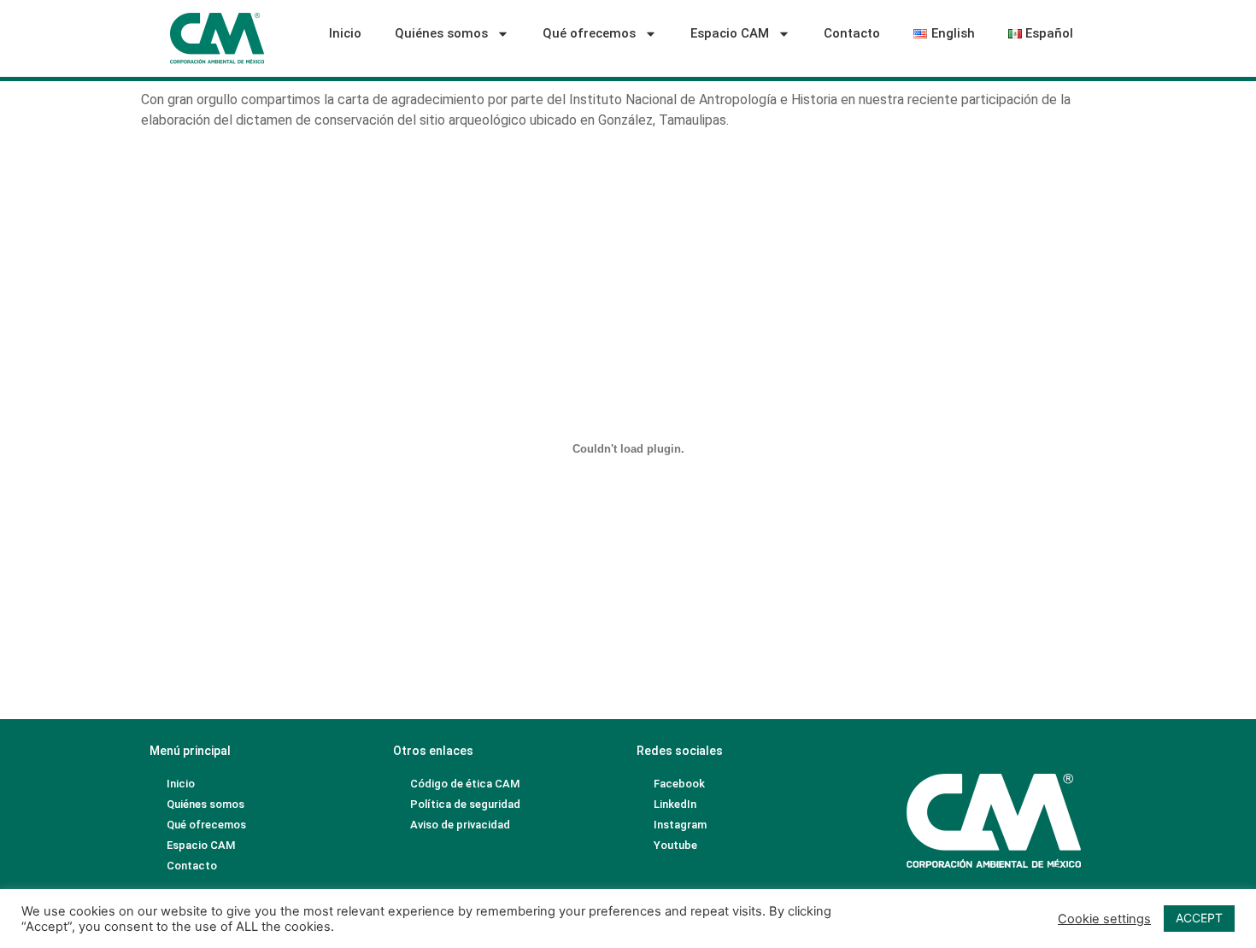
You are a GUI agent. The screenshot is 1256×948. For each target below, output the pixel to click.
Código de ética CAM (464, 783)
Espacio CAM (729, 33)
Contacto (852, 33)
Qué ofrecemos (589, 33)
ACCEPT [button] (1199, 917)
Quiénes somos (441, 33)
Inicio (345, 33)
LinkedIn (675, 804)
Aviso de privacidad (460, 824)
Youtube (675, 845)
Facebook (679, 783)
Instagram (680, 824)
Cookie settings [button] (1104, 919)
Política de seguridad (465, 804)
